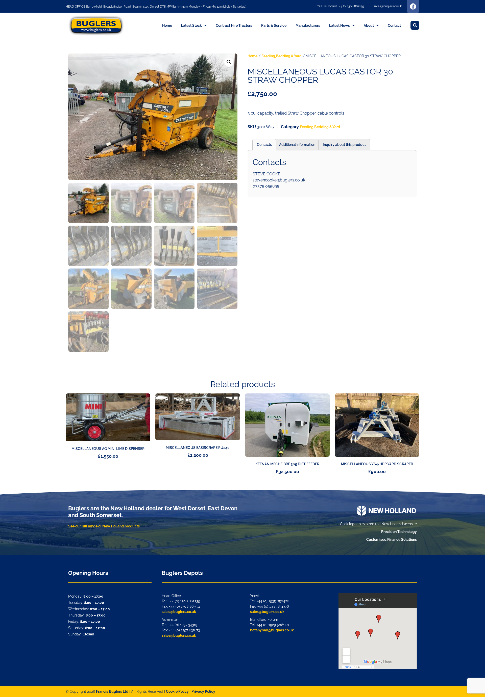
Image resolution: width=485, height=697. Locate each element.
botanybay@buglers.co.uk (272, 630)
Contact (394, 25)
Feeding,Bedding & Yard (281, 56)
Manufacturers (308, 25)
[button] (414, 25)
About (369, 25)
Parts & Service (273, 25)
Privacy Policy (203, 691)
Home (167, 25)
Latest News (339, 25)
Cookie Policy (177, 691)
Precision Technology (399, 532)
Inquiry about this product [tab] (344, 145)
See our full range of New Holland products (104, 526)
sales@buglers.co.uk (179, 612)
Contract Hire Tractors (234, 25)
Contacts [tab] (264, 145)
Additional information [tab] (297, 145)
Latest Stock (191, 25)
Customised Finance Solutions (391, 540)
